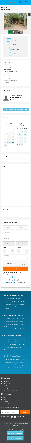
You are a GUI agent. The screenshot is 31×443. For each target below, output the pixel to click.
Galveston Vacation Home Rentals (15, 339)
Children (19, 247)
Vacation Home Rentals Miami (14, 321)
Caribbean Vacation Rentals (13, 315)
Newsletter (7, 404)
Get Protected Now (9, 282)
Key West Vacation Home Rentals (15, 344)
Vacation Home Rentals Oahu (14, 362)
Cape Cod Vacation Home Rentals (15, 301)
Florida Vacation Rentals (12, 336)
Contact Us (7, 383)
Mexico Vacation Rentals (12, 356)
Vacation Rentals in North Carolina (15, 359)
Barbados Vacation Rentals (13, 295)
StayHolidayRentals (15, 438)
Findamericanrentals (15, 433)
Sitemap (6, 401)
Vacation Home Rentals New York (15, 329)
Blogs (5, 385)
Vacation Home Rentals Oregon (14, 365)
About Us (6, 381)
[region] (15, 187)
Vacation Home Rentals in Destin (15, 304)
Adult (4, 247)
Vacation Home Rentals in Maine (15, 319)
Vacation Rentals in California (13, 298)
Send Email (15, 268)
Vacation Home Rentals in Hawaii (15, 342)
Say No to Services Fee (10, 390)
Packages (6, 388)
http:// (14, 99)
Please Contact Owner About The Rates (16, 109)
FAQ (4, 397)
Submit (25, 412)
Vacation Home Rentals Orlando (14, 368)
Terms (5, 399)
